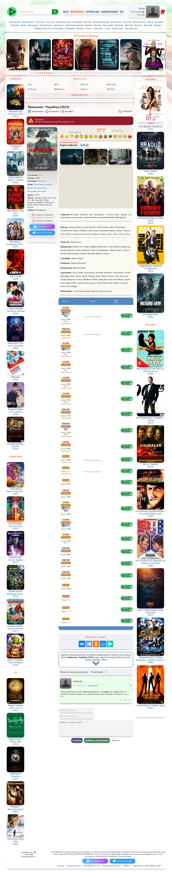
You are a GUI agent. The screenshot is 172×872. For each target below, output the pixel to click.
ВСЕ (66, 11)
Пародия (15, 25)
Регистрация (136, 12)
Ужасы (150, 22)
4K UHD (112, 85)
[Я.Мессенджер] (110, 644)
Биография (108, 25)
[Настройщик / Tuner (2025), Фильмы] (63, 69)
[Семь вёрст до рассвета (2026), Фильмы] (153, 69)
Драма (23, 25)
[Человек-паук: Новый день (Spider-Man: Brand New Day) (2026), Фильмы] (40, 69)
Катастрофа (58, 28)
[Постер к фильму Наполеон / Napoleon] (42, 170)
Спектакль (98, 28)
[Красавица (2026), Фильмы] (131, 69)
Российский (14, 22)
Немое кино (117, 28)
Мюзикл (80, 28)
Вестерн (138, 25)
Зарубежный (27, 22)
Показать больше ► (80, 95)
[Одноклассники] (96, 644)
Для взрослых (131, 28)
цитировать (93, 685)
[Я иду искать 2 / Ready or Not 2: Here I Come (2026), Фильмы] (17, 69)
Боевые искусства (43, 28)
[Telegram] (89, 644)
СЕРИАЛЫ (92, 11)
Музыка (157, 25)
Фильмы (41, 181)
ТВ (121, 11)
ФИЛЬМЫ (77, 11)
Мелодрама (33, 25)
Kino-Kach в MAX (44, 227)
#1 (131, 685)
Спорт (88, 28)
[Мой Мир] (103, 644)
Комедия (159, 22)
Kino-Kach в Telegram (44, 233)
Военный (148, 25)
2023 (41, 175)
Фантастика (116, 22)
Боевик (88, 25)
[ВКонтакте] (82, 644)
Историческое (46, 25)
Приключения (138, 22)
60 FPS (85, 85)
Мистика (129, 25)
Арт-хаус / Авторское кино (58, 22)
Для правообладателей (112, 866)
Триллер (97, 25)
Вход (139, 15)
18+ (31, 85)
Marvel (85, 89)
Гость (142, 8)
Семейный (70, 28)
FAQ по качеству (74, 866)
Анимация (77, 22)
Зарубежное (39, 184)
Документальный (101, 22)
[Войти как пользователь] (153, 11)
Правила (116, 740)
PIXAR (112, 89)
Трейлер (84, 145)
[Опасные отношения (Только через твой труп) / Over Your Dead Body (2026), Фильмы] (108, 69)
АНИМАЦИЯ (109, 11)
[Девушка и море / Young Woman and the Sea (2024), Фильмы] (85, 69)
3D (57, 85)
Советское (39, 22)
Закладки (60, 866)
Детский (87, 22)
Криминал (59, 25)
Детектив (119, 25)
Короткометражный (74, 25)
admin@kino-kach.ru (92, 866)
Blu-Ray (33, 89)
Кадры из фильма (68, 145)
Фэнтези (127, 22)
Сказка (107, 28)
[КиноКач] (11, 12)
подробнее (65, 323)
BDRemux (60, 89)
